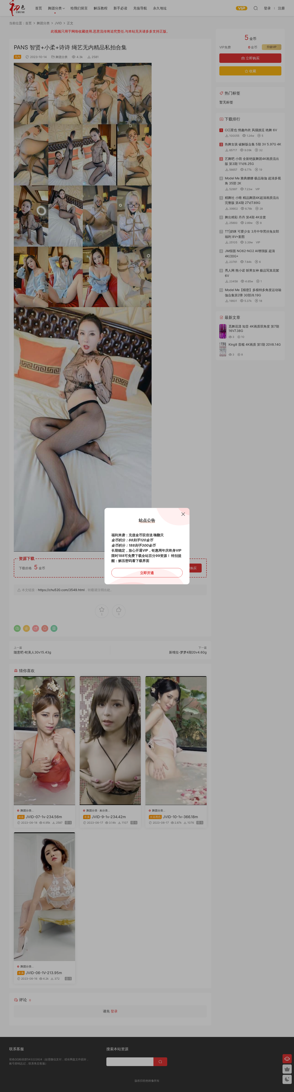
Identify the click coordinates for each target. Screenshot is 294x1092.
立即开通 (147, 572)
